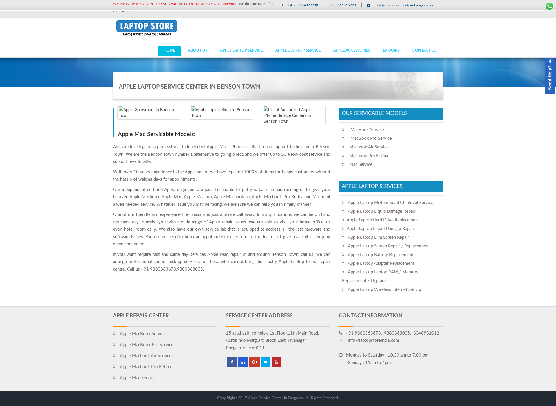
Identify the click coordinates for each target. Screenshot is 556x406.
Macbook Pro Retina (366, 156)
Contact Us (424, 50)
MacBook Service (364, 130)
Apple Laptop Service (241, 50)
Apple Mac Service (135, 378)
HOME (169, 50)
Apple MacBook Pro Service (144, 345)
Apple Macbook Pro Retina (143, 367)
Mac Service (358, 164)
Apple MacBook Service (141, 334)
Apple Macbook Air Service (143, 356)
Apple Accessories (351, 50)
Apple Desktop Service (298, 50)
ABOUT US (197, 50)
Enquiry (391, 50)
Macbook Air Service (367, 147)
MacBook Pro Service (368, 138)
